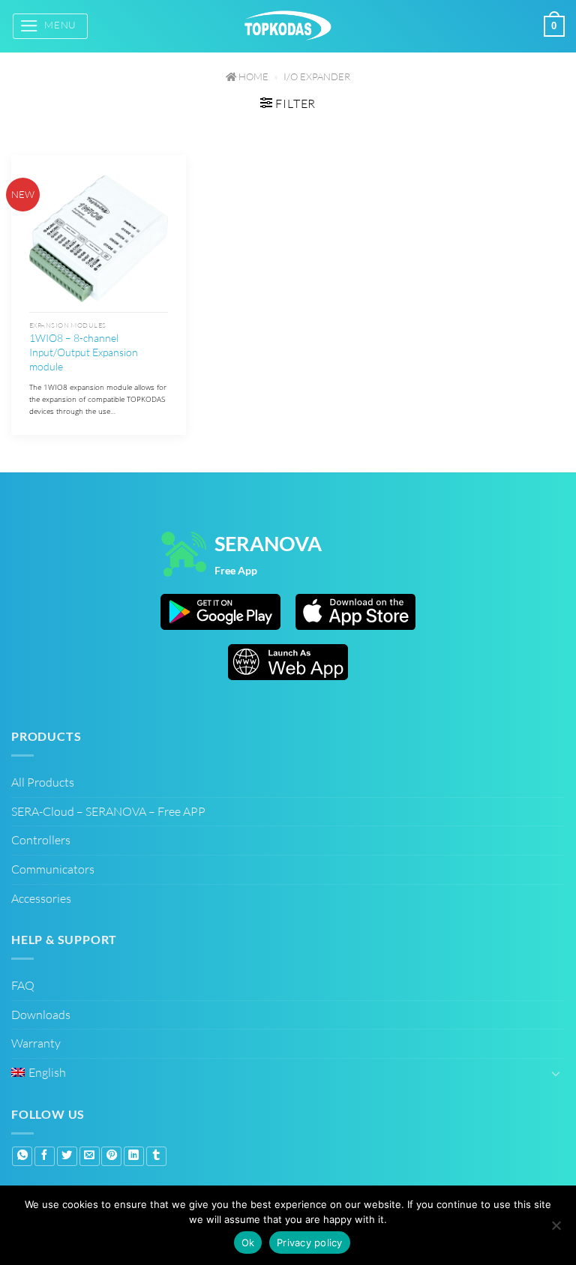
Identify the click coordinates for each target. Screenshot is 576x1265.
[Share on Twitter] (67, 1156)
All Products (42, 782)
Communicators (52, 869)
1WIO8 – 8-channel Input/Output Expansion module (83, 351)
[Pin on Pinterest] (111, 1156)
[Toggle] (556, 1073)
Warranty (36, 1043)
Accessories (41, 898)
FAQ (22, 985)
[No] (556, 1227)
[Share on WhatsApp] (22, 1156)
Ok (248, 1243)
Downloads (40, 1014)
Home (252, 76)
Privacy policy (310, 1243)
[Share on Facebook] (44, 1156)
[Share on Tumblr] (156, 1156)
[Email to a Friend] (90, 1156)
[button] (50, 25)
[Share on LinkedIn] (134, 1156)
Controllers (40, 839)
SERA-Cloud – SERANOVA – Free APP (108, 811)
